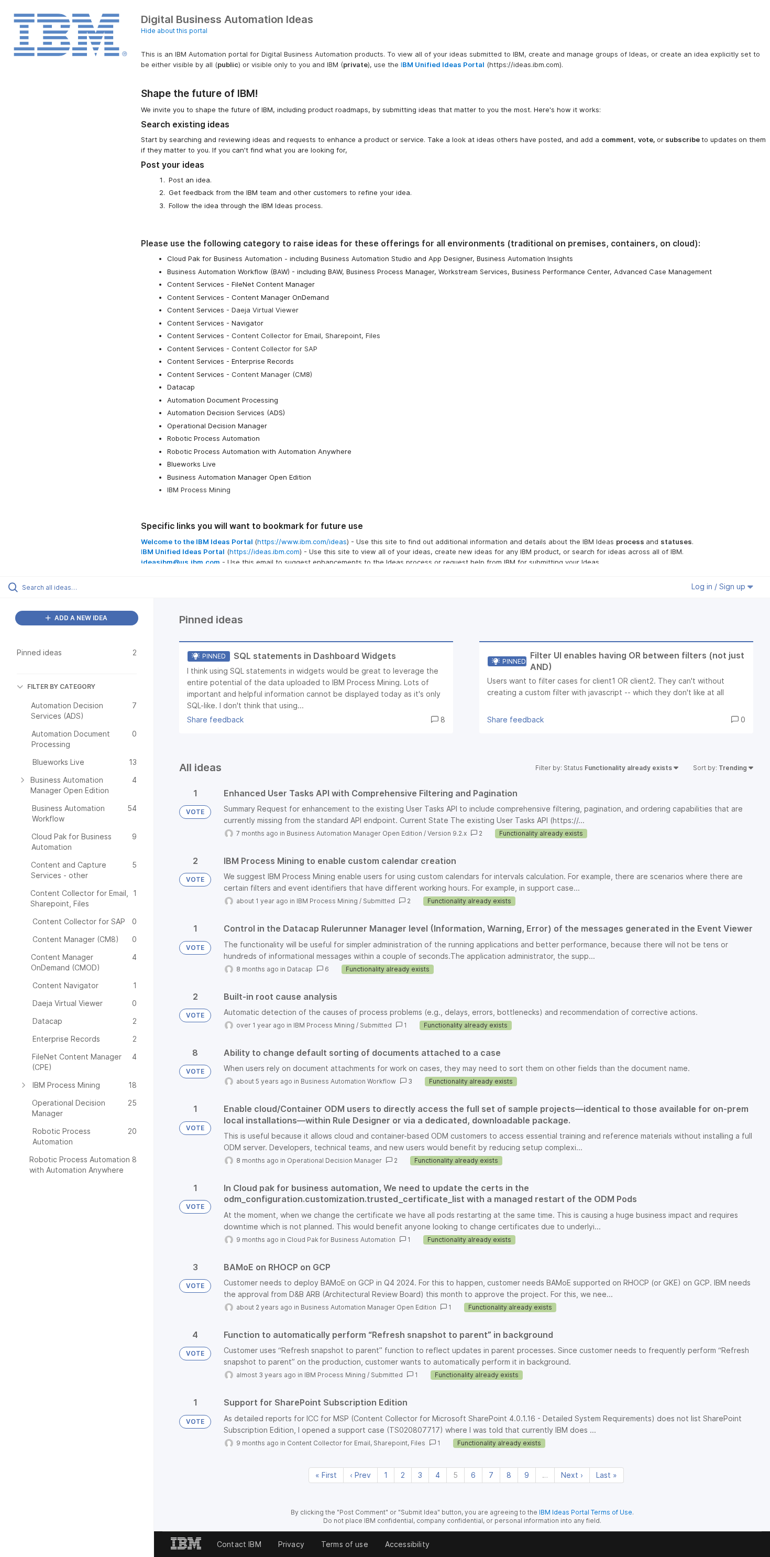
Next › (572, 1475)
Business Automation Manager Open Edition (354, 833)
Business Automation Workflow (348, 1081)
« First (326, 1475)
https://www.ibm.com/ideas (302, 541)
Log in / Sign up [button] (719, 586)
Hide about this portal (174, 31)
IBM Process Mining (327, 901)
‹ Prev (360, 1475)
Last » (606, 1475)
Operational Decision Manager (334, 1160)
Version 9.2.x (447, 833)
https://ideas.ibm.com (264, 551)
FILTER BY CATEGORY (61, 686)
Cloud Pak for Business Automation (341, 1240)
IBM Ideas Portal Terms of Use (585, 1512)
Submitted (379, 901)
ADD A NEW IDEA (80, 618)
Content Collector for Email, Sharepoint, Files (356, 1443)
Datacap (300, 969)
